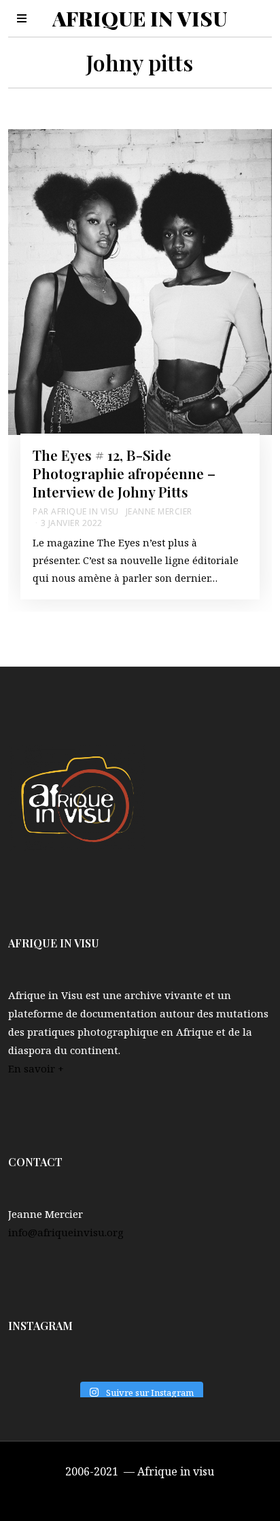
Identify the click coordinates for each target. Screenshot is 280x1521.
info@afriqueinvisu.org (66, 1232)
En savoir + (36, 1068)
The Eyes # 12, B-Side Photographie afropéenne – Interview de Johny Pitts (124, 473)
